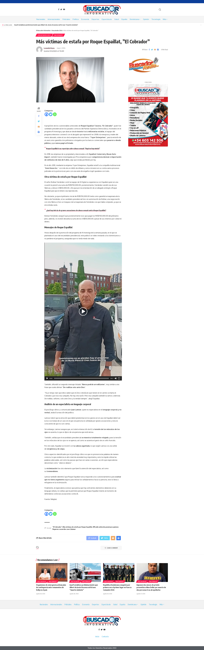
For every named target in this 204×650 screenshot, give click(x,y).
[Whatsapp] (55, 114)
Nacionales (58, 35)
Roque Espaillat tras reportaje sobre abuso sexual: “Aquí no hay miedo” (73, 148)
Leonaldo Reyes (49, 48)
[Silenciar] (116, 378)
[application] (83, 311)
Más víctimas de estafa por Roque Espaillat (77, 527)
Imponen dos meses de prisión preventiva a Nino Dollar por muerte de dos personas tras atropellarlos (151, 587)
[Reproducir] (47, 378)
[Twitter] (50, 114)
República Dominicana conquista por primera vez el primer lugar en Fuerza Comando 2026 (117, 587)
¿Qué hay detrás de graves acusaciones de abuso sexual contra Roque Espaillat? (76, 210)
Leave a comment (112, 548)
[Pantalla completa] (119, 378)
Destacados (41, 581)
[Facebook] (46, 114)
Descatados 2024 (44, 35)
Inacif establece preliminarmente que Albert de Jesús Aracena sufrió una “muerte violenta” (84, 587)
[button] (200, 25)
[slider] (81, 378)
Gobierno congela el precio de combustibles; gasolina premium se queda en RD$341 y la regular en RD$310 (51, 25)
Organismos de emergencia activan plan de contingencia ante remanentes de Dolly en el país (51, 587)
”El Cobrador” (57, 527)
